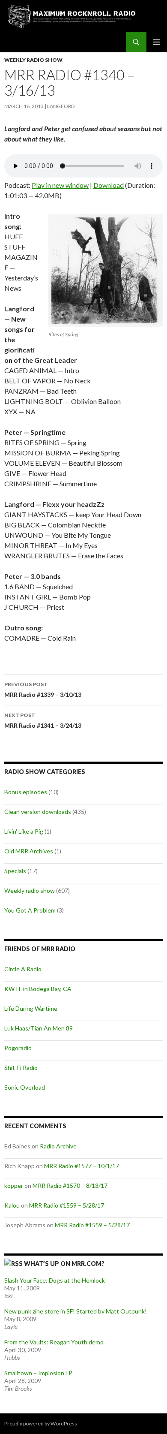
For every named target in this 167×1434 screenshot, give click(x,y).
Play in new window (60, 185)
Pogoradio (18, 1047)
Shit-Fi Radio (21, 1067)
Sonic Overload (24, 1087)
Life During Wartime (30, 1008)
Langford (61, 106)
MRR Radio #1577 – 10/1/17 (81, 1165)
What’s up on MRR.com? (64, 1263)
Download (108, 185)
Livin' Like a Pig (23, 831)
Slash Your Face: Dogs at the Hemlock (54, 1280)
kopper (13, 1185)
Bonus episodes (25, 791)
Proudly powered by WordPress (40, 1423)
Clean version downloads (37, 811)
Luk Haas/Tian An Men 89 (38, 1028)
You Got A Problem (30, 910)
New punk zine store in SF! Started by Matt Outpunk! (75, 1311)
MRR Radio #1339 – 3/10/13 (42, 689)
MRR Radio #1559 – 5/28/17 (66, 1205)
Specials (15, 870)
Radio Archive (58, 1146)
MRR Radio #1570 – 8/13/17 (70, 1185)
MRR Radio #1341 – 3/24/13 (42, 720)
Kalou (12, 1205)
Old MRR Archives (28, 851)
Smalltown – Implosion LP (38, 1373)
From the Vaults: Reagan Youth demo (54, 1342)
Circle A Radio (23, 969)
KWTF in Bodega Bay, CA (38, 988)
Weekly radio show (33, 60)
